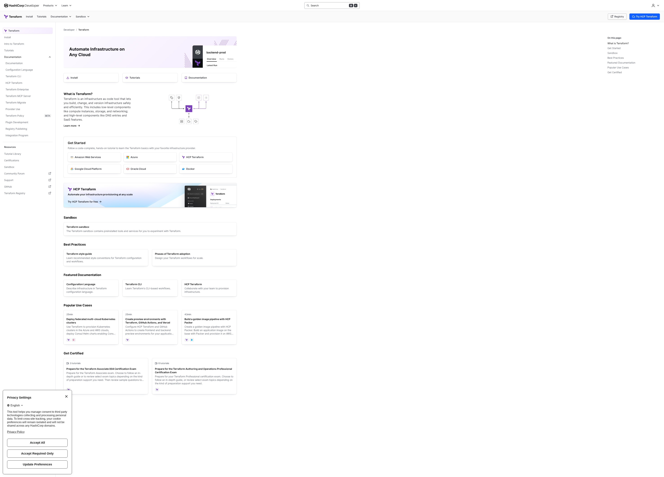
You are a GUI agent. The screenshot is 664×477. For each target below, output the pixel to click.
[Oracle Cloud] (150, 168)
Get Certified (614, 72)
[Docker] (205, 168)
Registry (619, 16)
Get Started (614, 48)
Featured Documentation (621, 62)
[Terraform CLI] (150, 288)
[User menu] (655, 5)
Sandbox (612, 52)
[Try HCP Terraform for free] (150, 195)
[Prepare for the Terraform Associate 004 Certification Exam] (106, 376)
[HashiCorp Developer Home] (21, 5)
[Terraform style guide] (106, 257)
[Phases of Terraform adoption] (194, 257)
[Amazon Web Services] (94, 157)
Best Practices (615, 57)
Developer (69, 29)
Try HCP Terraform (646, 16)
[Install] (91, 77)
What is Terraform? (618, 43)
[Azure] (150, 157)
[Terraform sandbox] (150, 229)
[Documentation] (209, 77)
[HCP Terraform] (205, 157)
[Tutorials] (150, 77)
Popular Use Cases (618, 67)
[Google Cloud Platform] (94, 168)
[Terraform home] (13, 16)
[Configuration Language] (91, 288)
